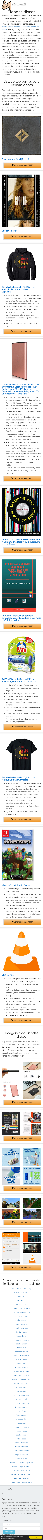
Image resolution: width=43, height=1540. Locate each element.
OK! (36, 1537)
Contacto (5, 1494)
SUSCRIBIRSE (8, 1532)
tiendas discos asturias (11, 27)
